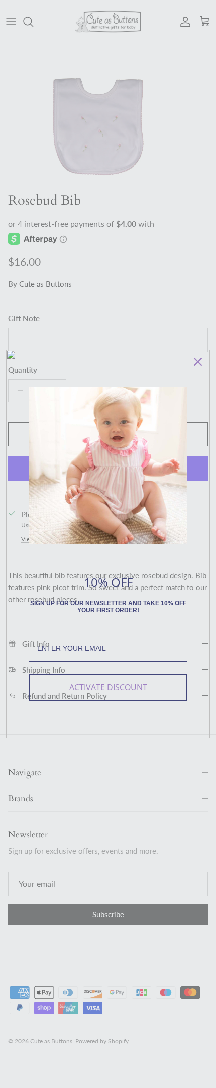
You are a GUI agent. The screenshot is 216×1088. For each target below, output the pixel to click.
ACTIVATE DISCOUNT (108, 687)
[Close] (198, 362)
